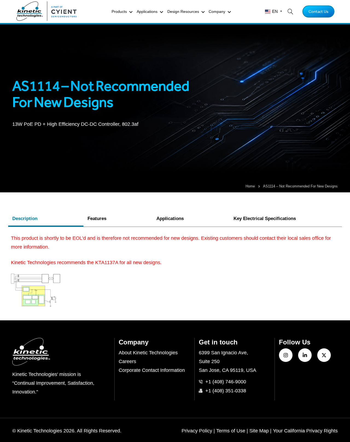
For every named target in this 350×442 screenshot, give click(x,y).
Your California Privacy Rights (305, 431)
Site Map (259, 431)
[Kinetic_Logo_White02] (61, 352)
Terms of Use (230, 431)
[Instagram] (286, 355)
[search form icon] (290, 11)
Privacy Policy (197, 431)
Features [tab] (97, 218)
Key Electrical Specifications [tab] (265, 218)
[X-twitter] (324, 355)
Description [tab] (24, 218)
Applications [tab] (170, 218)
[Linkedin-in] (305, 355)
